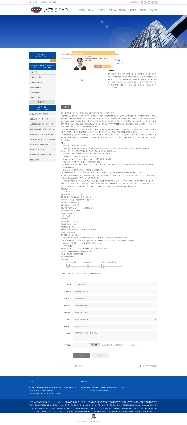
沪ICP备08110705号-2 (101, 412)
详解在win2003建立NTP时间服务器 (42, 134)
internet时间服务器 (76, 366)
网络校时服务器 (35, 87)
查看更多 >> (42, 102)
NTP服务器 (34, 72)
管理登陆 (150, 412)
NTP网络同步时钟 (36, 82)
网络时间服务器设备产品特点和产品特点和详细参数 (42, 130)
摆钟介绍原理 (34, 160)
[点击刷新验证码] (94, 345)
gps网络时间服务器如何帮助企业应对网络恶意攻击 (42, 125)
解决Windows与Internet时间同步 (40, 155)
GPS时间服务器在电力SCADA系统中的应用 (42, 140)
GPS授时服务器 (35, 97)
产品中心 (101, 10)
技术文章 (122, 10)
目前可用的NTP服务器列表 (39, 144)
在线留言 (143, 10)
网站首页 (81, 10)
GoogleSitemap (129, 412)
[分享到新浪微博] (148, 2)
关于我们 (91, 10)
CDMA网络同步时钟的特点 (39, 119)
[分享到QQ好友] (156, 2)
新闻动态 (112, 10)
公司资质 (132, 10)
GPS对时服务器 (151, 366)
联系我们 (153, 10)
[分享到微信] (145, 2)
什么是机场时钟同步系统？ (39, 114)
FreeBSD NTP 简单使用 (38, 149)
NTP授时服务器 (35, 77)
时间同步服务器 (35, 92)
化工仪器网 (120, 412)
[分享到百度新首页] (152, 2)
